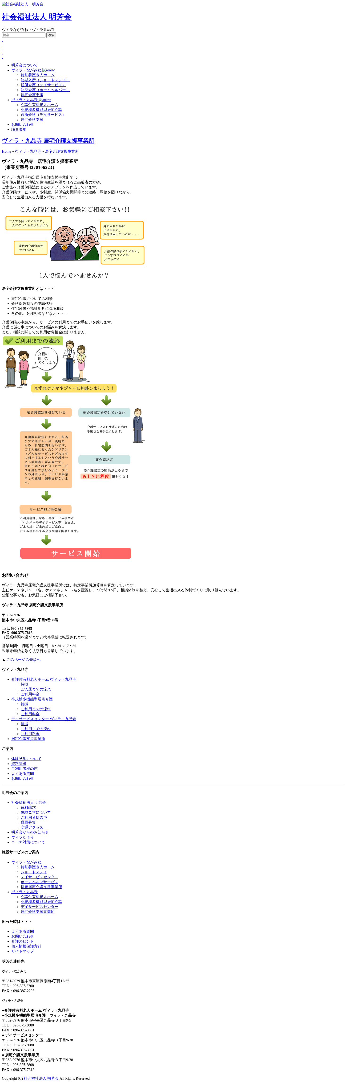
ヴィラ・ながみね (26, 70)
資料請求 (18, 764)
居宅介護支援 (32, 95)
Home (6, 151)
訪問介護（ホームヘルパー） (45, 90)
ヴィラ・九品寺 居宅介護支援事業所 (48, 141)
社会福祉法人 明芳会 (37, 16)
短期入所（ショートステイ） (45, 80)
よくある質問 (22, 774)
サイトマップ (22, 951)
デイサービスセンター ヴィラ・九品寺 (43, 719)
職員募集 (18, 129)
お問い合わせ (22, 125)
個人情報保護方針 (26, 946)
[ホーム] (2, 40)
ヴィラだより (22, 837)
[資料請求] (2, 57)
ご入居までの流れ (36, 689)
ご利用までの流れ (36, 709)
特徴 (24, 684)
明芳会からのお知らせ (30, 832)
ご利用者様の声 (24, 769)
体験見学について (26, 759)
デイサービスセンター (39, 877)
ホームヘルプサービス (39, 882)
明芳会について (24, 65)
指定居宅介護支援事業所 (41, 887)
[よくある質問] (2, 48)
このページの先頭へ (23, 660)
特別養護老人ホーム (38, 75)
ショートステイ (34, 872)
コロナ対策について (28, 842)
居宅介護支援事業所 (62, 151)
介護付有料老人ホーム (39, 105)
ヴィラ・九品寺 (25, 100)
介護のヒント (22, 941)
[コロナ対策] (2, 53)
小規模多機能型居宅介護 (41, 110)
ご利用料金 (30, 694)
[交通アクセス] (2, 44)
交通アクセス (32, 827)
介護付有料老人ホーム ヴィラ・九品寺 (43, 679)
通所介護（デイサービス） (43, 85)
